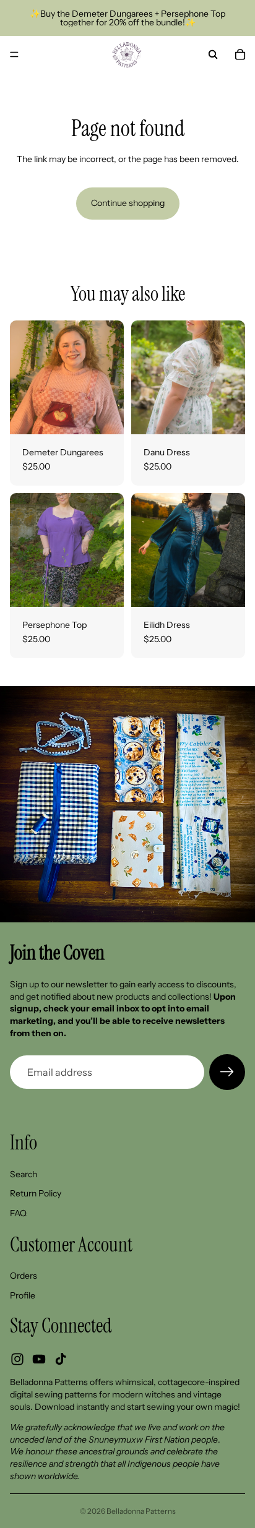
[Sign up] (227, 1072)
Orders (23, 1275)
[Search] (213, 54)
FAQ (18, 1213)
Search (23, 1174)
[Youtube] (39, 1359)
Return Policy (35, 1193)
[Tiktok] (60, 1359)
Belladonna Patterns (141, 1511)
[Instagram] (17, 1359)
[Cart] (240, 54)
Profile (22, 1295)
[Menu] (14, 54)
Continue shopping (128, 202)
